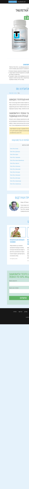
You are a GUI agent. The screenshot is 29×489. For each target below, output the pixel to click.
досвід (25, 311)
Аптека (15, 311)
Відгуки (20, 311)
